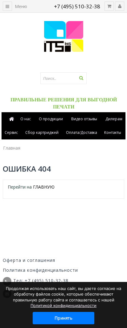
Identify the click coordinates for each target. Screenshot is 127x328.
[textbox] (63, 78)
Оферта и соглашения (29, 260)
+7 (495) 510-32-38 (77, 6)
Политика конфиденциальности (40, 270)
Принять (63, 318)
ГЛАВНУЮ (44, 187)
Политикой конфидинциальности (63, 305)
